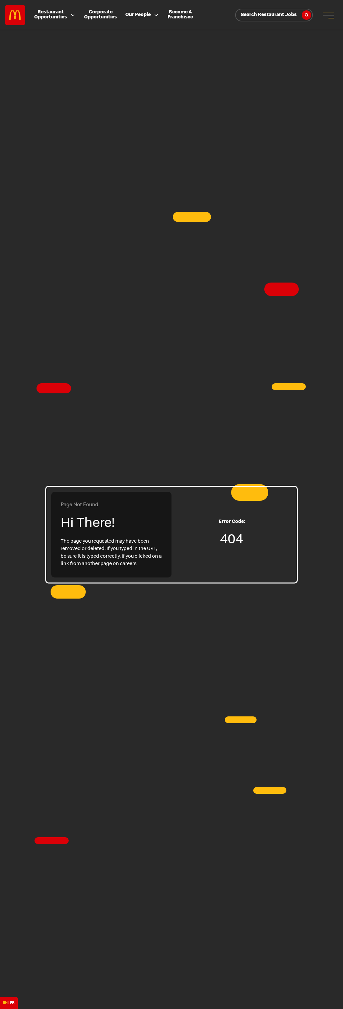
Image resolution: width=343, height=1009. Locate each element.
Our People (138, 15)
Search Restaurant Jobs (269, 15)
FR (12, 1003)
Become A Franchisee (180, 15)
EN (5, 1003)
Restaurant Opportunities (50, 15)
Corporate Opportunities (100, 15)
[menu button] (328, 15)
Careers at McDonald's (15, 15)
